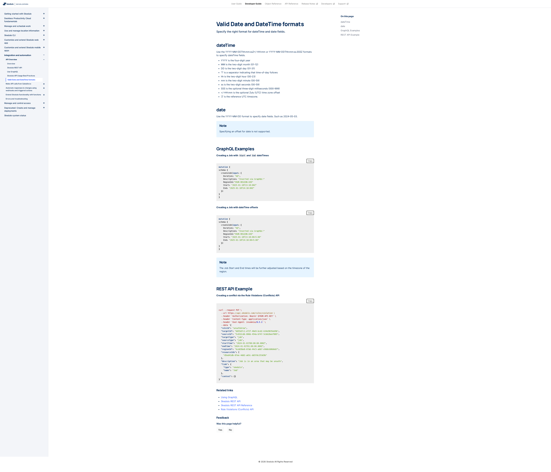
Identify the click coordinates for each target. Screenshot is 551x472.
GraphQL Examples (350, 30)
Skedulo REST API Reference (236, 405)
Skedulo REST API (230, 401)
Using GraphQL (229, 397)
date (343, 26)
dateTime (345, 22)
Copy (310, 161)
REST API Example (350, 35)
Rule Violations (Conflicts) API (237, 409)
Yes (220, 429)
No (230, 429)
